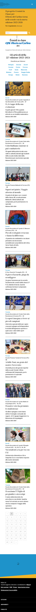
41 (11, 542)
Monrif (29, 585)
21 (11, 528)
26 (11, 531)
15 (7, 524)
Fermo (18, 67)
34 (25, 535)
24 (25, 528)
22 (16, 528)
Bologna (11, 65)
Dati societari (5, 587)
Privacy (15, 587)
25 (7, 531)
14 (25, 521)
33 (20, 535)
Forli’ (10, 70)
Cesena (10, 67)
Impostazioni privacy (24, 587)
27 (16, 531)
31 (11, 535)
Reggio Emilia (25, 72)
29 (25, 531)
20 (7, 528)
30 (7, 535)
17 (16, 524)
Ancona (18, 65)
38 (20, 539)
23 (20, 528)
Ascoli (26, 65)
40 (7, 542)
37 (16, 539)
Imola (16, 70)
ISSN (10, 587)
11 (11, 521)
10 (7, 521)
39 (25, 539)
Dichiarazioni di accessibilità (9, 590)
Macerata (24, 70)
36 (11, 539)
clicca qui (19, 26)
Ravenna (25, 75)
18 (20, 524)
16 (11, 524)
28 (20, 531)
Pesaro (16, 72)
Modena (8, 72)
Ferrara (25, 67)
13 (20, 521)
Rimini (17, 75)
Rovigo (11, 75)
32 (16, 535)
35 (7, 539)
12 (16, 521)
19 (25, 524)
